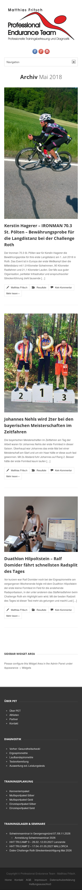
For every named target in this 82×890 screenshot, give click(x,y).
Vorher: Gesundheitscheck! (24, 748)
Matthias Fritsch (19, 287)
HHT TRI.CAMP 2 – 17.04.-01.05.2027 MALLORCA (38, 846)
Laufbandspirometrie (21, 757)
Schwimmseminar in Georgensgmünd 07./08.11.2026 (39, 833)
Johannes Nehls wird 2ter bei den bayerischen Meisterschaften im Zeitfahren (38, 425)
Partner (13, 719)
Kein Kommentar (63, 287)
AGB (28, 880)
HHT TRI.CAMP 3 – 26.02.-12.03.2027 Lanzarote (37, 842)
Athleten (14, 715)
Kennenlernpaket (19, 791)
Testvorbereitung (19, 761)
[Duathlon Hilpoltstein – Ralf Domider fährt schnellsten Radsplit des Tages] (41, 523)
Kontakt (13, 723)
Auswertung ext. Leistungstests (27, 765)
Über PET (15, 710)
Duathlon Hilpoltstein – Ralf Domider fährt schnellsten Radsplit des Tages (41, 565)
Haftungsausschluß (40, 884)
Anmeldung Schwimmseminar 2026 (35, 837)
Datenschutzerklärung (62, 880)
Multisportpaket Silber (21, 795)
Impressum (40, 880)
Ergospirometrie (18, 753)
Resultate (41, 287)
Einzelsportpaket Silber (22, 804)
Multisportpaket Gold (21, 799)
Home (8, 880)
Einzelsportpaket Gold (22, 808)
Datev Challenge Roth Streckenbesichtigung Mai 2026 (40, 850)
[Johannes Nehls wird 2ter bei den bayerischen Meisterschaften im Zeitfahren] (41, 362)
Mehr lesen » (13, 293)
